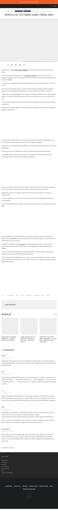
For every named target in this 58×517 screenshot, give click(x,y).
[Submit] (20, 64)
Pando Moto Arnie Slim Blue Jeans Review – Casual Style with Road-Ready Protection (48, 339)
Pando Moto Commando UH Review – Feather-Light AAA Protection (9, 338)
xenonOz (22, 244)
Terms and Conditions (7, 472)
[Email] (24, 64)
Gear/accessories (18, 11)
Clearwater (11, 295)
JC (2, 390)
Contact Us (4, 462)
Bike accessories (27, 11)
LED (17, 295)
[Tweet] (11, 64)
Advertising (4, 460)
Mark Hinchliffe (10, 11)
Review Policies (5, 468)
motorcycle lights (39, 295)
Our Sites (4, 464)
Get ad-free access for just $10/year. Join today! (29, 2)
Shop (3, 470)
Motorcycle (29, 295)
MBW (22, 295)
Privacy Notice (5, 466)
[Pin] (15, 64)
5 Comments (42, 11)
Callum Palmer (6, 429)
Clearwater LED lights (30, 75)
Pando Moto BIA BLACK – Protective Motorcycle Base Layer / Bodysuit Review (28, 339)
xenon (48, 295)
